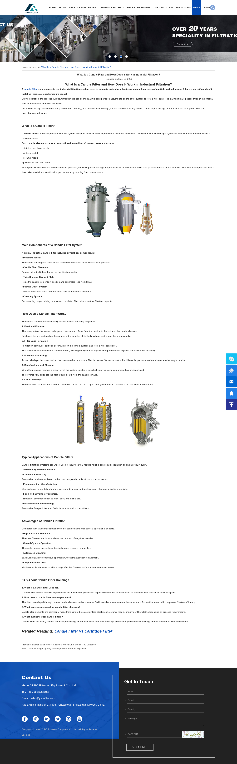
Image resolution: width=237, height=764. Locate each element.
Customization (163, 7)
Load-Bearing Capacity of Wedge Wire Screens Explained (57, 648)
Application (183, 7)
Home (52, 7)
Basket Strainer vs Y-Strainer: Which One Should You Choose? (64, 644)
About (62, 7)
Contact (208, 7)
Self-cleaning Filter (82, 7)
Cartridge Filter (110, 7)
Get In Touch (138, 682)
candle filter (30, 89)
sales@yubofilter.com (42, 698)
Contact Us (36, 678)
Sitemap (26, 735)
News (196, 7)
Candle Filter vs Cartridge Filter (83, 631)
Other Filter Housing (137, 7)
